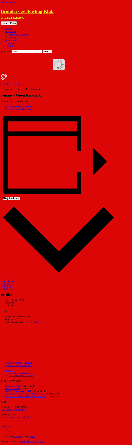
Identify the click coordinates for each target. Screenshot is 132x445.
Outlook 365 (6, 286)
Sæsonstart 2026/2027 (14, 386)
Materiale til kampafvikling (20, 373)
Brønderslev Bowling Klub (27, 11)
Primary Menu (9, 23)
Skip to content (8, 2)
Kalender (9, 43)
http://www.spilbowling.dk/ (13, 409)
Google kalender (8, 281)
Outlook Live (7, 289)
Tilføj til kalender (11, 198)
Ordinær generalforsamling (18, 106)
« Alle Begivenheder (10, 84)
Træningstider (12, 40)
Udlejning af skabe (18, 34)
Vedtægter (14, 37)
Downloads (9, 370)
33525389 (17, 436)
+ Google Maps (32, 322)
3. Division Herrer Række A (18, 109)
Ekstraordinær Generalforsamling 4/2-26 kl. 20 (25, 396)
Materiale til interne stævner (21, 375)
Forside (8, 28)
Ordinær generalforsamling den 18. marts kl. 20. (25, 394)
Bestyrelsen (10, 31)
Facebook (5, 426)
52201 (32, 436)
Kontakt (9, 45)
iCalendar (5, 283)
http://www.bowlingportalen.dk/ (16, 417)
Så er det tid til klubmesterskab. (18, 391)
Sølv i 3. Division (12, 388)
